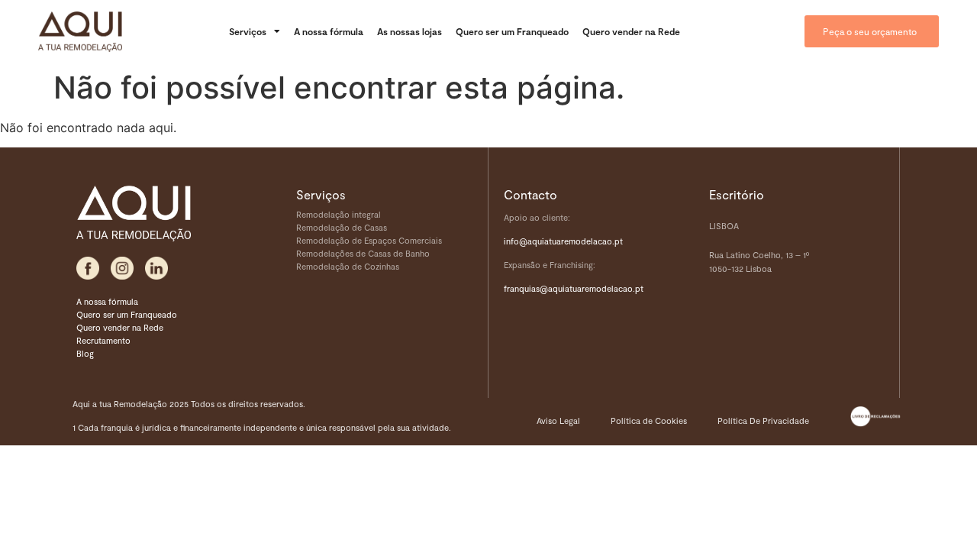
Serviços (247, 31)
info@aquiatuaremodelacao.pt (563, 241)
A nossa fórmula (328, 31)
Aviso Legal (558, 420)
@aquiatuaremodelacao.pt (591, 288)
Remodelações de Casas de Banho (363, 253)
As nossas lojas (409, 31)
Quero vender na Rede (631, 31)
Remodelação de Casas (341, 227)
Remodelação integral (338, 214)
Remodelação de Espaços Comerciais (369, 240)
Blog (85, 353)
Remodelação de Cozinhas (347, 266)
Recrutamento (103, 340)
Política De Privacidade (763, 420)
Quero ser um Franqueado (512, 31)
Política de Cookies (649, 420)
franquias (522, 288)
